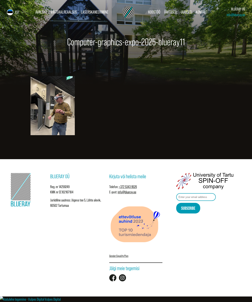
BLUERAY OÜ (238, 9)
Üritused (170, 12)
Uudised (186, 12)
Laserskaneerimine (94, 12)
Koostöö (154, 12)
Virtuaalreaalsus (64, 12)
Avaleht (41, 12)
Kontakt (202, 12)
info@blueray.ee (236, 15)
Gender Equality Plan (118, 256)
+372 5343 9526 (128, 187)
